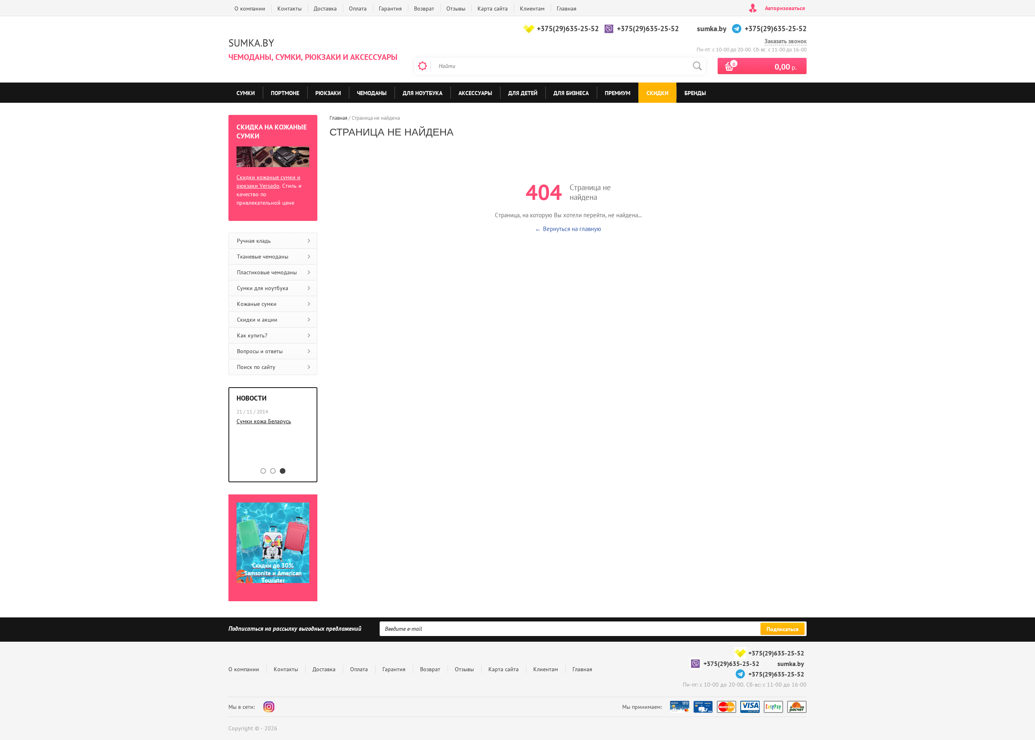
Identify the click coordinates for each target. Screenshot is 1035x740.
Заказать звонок (786, 41)
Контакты (289, 8)
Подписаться (782, 629)
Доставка (325, 8)
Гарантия (390, 8)
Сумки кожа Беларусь (264, 421)
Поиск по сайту (256, 367)
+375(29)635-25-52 (568, 28)
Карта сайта (492, 8)
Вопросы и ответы (260, 351)
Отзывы (455, 8)
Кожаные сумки (257, 303)
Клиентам (532, 8)
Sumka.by (251, 42)
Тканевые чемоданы (262, 256)
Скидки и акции (257, 319)
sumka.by (712, 28)
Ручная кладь (254, 240)
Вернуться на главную (572, 229)
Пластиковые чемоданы (267, 272)
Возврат (424, 8)
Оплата (358, 8)
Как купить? (252, 335)
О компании (249, 8)
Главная (567, 8)
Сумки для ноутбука (262, 288)
